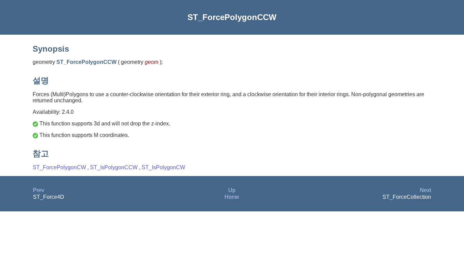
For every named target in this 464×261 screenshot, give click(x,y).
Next (425, 190)
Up (231, 190)
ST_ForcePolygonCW (60, 167)
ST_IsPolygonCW (163, 167)
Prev (38, 190)
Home (232, 197)
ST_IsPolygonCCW (114, 167)
